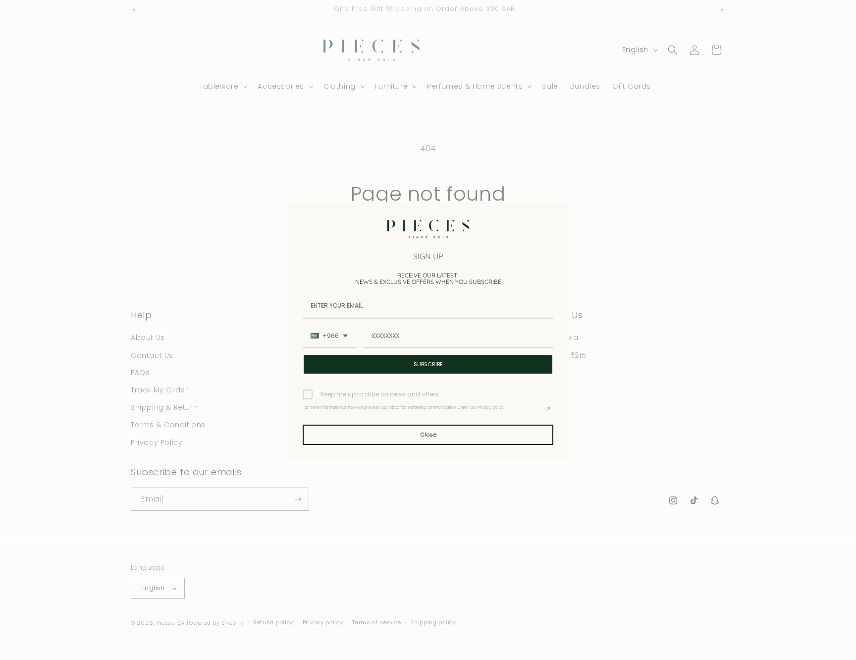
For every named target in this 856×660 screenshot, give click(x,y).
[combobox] (329, 336)
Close (428, 435)
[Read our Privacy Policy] (547, 410)
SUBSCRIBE (428, 364)
